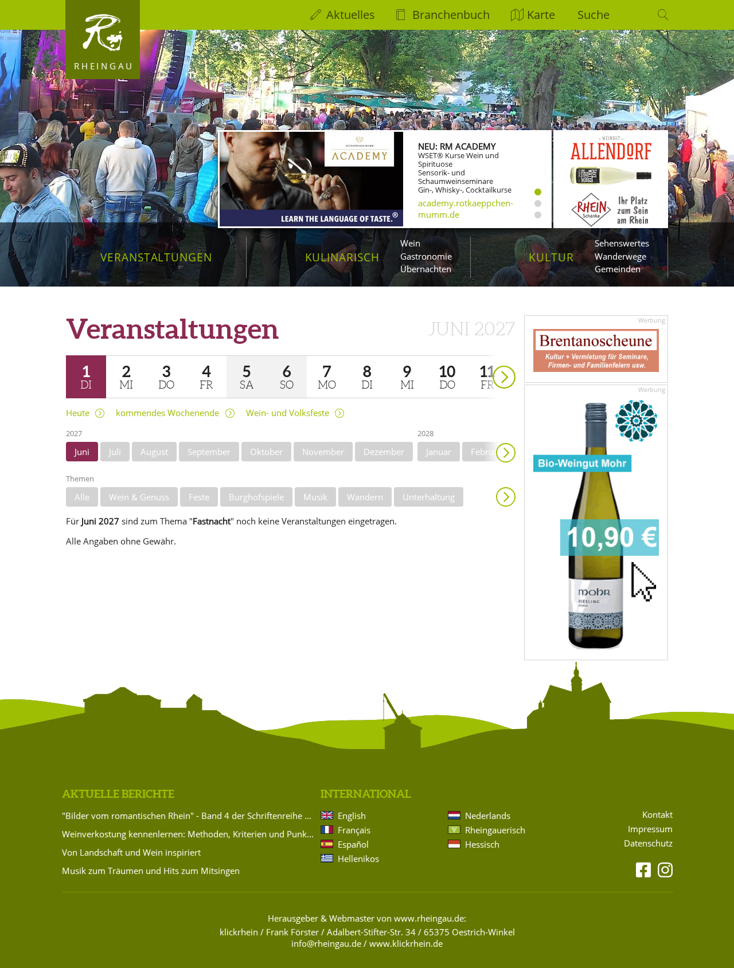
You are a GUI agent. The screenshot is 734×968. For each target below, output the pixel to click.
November (323, 451)
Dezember (384, 451)
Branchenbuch (451, 14)
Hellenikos (358, 858)
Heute (77, 412)
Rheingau (104, 66)
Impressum (650, 829)
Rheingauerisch (495, 830)
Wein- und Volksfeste (287, 412)
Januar (438, 451)
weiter (484, 360)
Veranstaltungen (156, 257)
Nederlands (487, 815)
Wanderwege (620, 256)
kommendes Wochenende (167, 412)
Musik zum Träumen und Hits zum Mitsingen (151, 870)
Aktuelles (350, 14)
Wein (410, 243)
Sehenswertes (622, 243)
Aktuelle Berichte (118, 793)
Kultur (551, 257)
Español (353, 844)
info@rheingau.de (326, 943)
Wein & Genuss (139, 497)
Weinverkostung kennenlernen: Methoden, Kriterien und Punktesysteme (189, 834)
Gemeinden (618, 269)
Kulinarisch (342, 257)
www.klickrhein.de (406, 943)
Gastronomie (426, 256)
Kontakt (657, 814)
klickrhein (239, 932)
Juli (115, 451)
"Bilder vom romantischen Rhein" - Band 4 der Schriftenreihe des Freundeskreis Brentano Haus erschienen (189, 815)
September (209, 451)
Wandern (365, 497)
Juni (82, 451)
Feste (199, 497)
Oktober (266, 451)
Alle (82, 497)
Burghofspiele (256, 497)
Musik (315, 497)
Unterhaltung (429, 497)
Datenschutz (648, 843)
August (154, 451)
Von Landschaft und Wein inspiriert (131, 852)
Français (354, 830)
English (352, 815)
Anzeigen (506, 497)
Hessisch (482, 844)
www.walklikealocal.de (463, 212)
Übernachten (425, 269)
